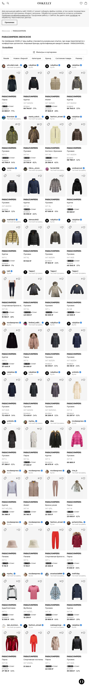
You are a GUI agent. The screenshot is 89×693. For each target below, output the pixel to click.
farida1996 (54, 168)
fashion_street (56, 117)
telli (8, 271)
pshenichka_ (77, 522)
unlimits (75, 372)
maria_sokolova (35, 117)
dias (52, 421)
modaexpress (13, 323)
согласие (74, 15)
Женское (6, 31)
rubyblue (32, 65)
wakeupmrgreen (56, 625)
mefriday (76, 574)
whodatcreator (13, 65)
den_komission (13, 625)
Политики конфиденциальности (16, 15)
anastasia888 (56, 574)
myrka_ (32, 421)
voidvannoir (77, 168)
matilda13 (11, 220)
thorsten (10, 117)
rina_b (74, 471)
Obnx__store (34, 168)
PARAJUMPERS (9, 96)
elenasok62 (34, 220)
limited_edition (35, 323)
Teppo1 (32, 271)
